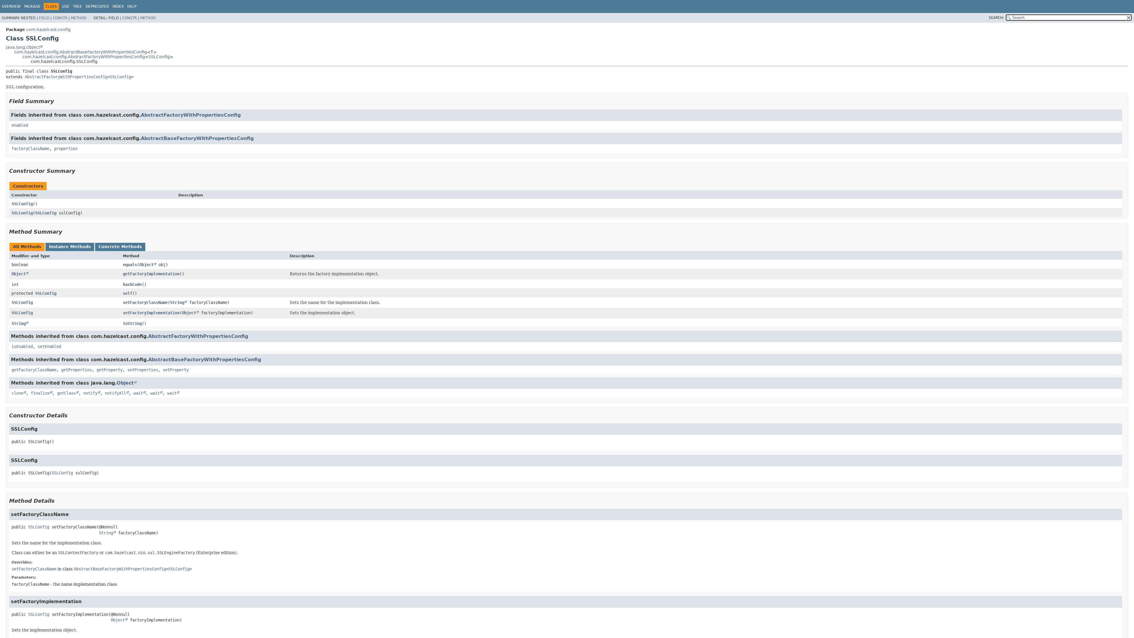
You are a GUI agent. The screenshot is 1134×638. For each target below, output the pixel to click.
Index (118, 6)
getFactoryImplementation (151, 273)
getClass (66, 393)
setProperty (176, 369)
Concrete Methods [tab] (120, 246)
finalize (40, 393)
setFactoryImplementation (151, 312)
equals (130, 264)
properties (66, 148)
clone (17, 393)
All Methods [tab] (27, 246)
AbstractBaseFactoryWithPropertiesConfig (197, 138)
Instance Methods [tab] (70, 246)
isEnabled (22, 346)
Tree (77, 6)
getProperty (110, 369)
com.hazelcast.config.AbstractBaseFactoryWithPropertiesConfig (80, 52)
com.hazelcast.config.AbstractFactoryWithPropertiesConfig (83, 56)
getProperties (76, 369)
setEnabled (49, 346)
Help (131, 6)
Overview (11, 6)
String (177, 302)
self (127, 293)
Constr (60, 18)
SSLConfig (159, 56)
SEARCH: (996, 18)
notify (90, 393)
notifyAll (115, 393)
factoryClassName (30, 148)
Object (146, 264)
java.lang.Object (23, 47)
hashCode (132, 284)
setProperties (142, 369)
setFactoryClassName (145, 302)
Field (44, 18)
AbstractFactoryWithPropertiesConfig (66, 76)
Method (78, 18)
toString (132, 323)
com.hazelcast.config (48, 29)
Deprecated (97, 6)
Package (32, 6)
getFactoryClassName (34, 369)
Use (65, 6)
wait (138, 393)
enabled (20, 125)
